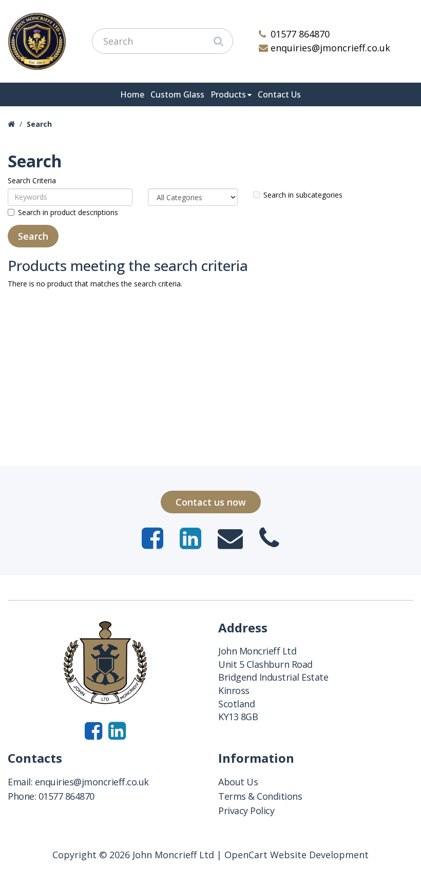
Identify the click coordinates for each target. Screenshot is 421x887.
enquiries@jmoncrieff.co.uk (330, 48)
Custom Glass (177, 94)
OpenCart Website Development (296, 855)
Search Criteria (32, 180)
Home (132, 94)
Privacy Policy (246, 810)
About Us (238, 782)
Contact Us (279, 94)
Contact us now (211, 502)
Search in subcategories (302, 195)
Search (39, 124)
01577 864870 (300, 34)
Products (228, 94)
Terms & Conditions (260, 796)
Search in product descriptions (68, 212)
